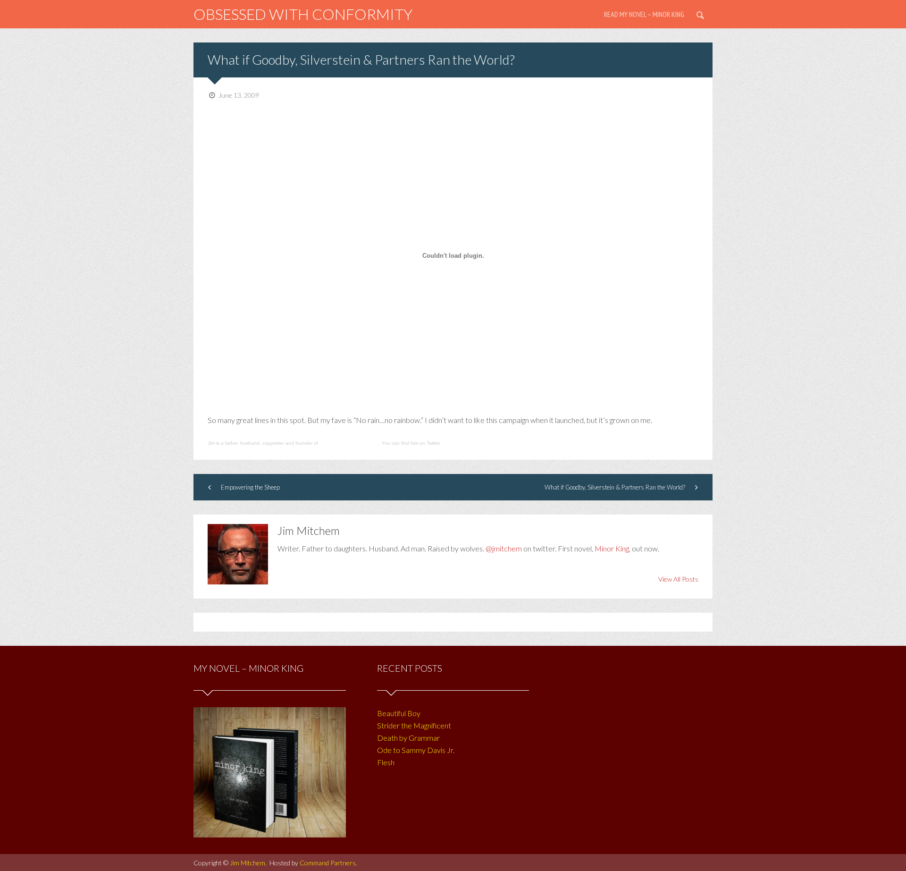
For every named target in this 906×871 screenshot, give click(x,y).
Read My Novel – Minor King (644, 14)
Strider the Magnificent (414, 725)
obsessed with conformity (302, 14)
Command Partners (328, 863)
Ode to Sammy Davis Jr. (415, 749)
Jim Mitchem (247, 863)
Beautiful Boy (398, 713)
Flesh (385, 762)
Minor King (612, 548)
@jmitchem (504, 548)
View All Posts (678, 579)
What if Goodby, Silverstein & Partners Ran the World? (361, 59)
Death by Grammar (408, 737)
